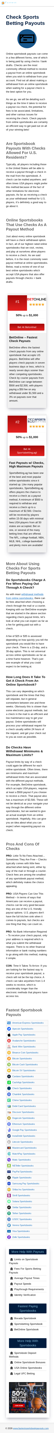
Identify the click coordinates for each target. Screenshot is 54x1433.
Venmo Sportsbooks (22, 1225)
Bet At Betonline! (27, 327)
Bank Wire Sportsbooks (24, 1046)
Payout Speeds (22, 1283)
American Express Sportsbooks (28, 1023)
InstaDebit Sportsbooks (23, 1136)
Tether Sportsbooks (21, 1213)
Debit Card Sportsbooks (24, 1106)
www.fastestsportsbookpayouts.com (31, 1428)
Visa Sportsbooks (21, 1231)
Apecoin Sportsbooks (22, 1028)
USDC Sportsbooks (22, 1219)
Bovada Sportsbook (25, 1318)
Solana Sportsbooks (22, 1201)
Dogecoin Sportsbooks (23, 1118)
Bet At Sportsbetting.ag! (27, 451)
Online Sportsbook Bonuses (29, 1362)
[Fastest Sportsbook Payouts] (9, 3)
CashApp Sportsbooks (23, 1082)
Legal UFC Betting (24, 1373)
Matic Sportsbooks (21, 1159)
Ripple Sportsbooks (22, 1177)
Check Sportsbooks (22, 1088)
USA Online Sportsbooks (28, 1367)
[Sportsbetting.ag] (36, 422)
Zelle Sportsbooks (21, 1237)
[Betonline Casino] (36, 301)
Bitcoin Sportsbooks (22, 1058)
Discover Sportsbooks (23, 1112)
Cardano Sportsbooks (23, 1076)
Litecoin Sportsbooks (22, 1142)
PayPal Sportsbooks (22, 1171)
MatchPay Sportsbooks (23, 1153)
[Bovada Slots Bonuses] (27, 1397)
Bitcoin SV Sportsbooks (24, 1070)
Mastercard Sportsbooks (24, 1148)
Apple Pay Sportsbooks (23, 1034)
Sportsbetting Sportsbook (28, 1324)
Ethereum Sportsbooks (23, 1124)
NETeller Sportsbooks (23, 1165)
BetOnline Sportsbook (26, 1329)
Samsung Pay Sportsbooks (25, 1183)
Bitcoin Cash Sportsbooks (25, 1064)
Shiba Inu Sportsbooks (23, 1189)
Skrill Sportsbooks (21, 1195)
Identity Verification (25, 1295)
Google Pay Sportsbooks (24, 1130)
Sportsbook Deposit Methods (22, 1355)
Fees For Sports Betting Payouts (25, 1270)
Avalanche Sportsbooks (24, 1040)
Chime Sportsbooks (22, 1100)
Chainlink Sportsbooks (23, 1094)
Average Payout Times (27, 1278)
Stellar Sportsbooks (22, 1207)
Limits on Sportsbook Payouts (23, 1261)
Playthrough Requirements (29, 1289)
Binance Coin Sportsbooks (25, 1052)
